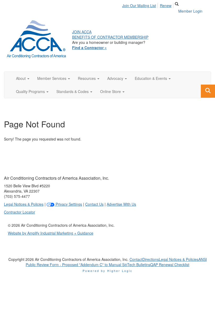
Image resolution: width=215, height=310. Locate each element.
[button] (22, 78)
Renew (165, 5)
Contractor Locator (19, 212)
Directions (150, 259)
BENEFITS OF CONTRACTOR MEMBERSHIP (110, 37)
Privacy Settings (68, 204)
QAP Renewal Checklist (169, 264)
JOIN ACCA (82, 31)
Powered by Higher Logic (108, 270)
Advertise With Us (121, 204)
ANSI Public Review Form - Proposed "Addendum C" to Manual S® (116, 262)
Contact (136, 259)
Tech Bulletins (138, 264)
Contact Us (94, 204)
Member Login (190, 11)
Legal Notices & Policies (24, 204)
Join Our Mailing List (139, 5)
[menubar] (148, 4)
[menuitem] (140, 4)
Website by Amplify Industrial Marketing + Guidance (50, 233)
